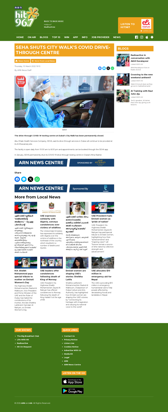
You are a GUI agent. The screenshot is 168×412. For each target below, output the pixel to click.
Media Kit (68, 354)
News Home (23, 61)
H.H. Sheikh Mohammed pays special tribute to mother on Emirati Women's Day (24, 277)
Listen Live (69, 343)
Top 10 (56, 37)
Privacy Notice (70, 340)
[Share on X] (108, 68)
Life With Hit (23, 340)
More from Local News (45, 61)
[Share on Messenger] (104, 68)
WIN (66, 37)
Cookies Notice (71, 347)
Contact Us (69, 336)
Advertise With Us (72, 350)
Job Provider (100, 37)
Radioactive (22, 343)
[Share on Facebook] (100, 68)
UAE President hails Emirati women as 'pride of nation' (102, 219)
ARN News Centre (72, 365)
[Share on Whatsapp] (112, 68)
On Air (32, 37)
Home (20, 37)
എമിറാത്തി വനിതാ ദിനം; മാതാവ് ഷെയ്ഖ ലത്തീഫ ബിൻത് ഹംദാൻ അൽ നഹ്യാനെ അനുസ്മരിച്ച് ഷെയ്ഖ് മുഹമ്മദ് (77, 224)
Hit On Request (24, 347)
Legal (66, 357)
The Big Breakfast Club (28, 336)
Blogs (44, 37)
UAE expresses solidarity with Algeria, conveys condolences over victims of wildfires (50, 222)
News (117, 37)
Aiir (30, 403)
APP (75, 37)
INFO (85, 37)
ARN (66, 361)
